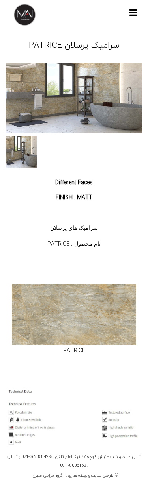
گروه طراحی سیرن (47, 475)
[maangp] (24, 15)
